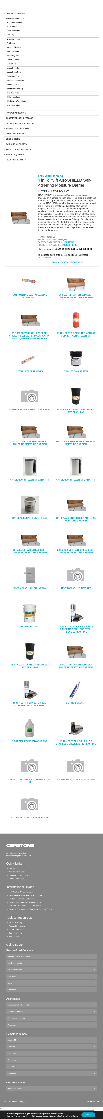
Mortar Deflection (13, 68)
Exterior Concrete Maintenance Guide (25, 902)
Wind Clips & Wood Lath (16, 101)
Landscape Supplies (16, 134)
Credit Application (16, 879)
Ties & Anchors (13, 93)
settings (74, 1116)
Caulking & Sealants (16, 144)
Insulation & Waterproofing (20, 123)
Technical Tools (15, 933)
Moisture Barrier (13, 51)
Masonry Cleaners (14, 47)
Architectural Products (18, 149)
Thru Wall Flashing (15, 89)
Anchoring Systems (14, 22)
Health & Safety (15, 922)
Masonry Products (15, 19)
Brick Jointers (12, 27)
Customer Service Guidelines (21, 899)
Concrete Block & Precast (19, 118)
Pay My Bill (13, 868)
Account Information (17, 926)
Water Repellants (13, 97)
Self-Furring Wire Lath (15, 80)
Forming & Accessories (17, 129)
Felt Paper (11, 43)
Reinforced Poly (13, 76)
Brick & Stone (13, 139)
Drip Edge (10, 35)
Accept (88, 1115)
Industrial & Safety (16, 160)
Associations (14, 936)
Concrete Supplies (15, 13)
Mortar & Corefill (13, 60)
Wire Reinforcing (13, 105)
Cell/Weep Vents (13, 31)
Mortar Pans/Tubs (14, 72)
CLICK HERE (67, 242)
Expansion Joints (13, 39)
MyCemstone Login (17, 872)
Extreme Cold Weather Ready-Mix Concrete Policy (30, 909)
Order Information (16, 929)
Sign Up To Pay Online (18, 875)
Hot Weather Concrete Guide (21, 892)
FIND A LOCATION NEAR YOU (67, 262)
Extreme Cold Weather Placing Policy (25, 906)
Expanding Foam (13, 56)
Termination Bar (13, 85)
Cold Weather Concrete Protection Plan (25, 895)
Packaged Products (16, 113)
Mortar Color (11, 64)
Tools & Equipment (15, 155)
